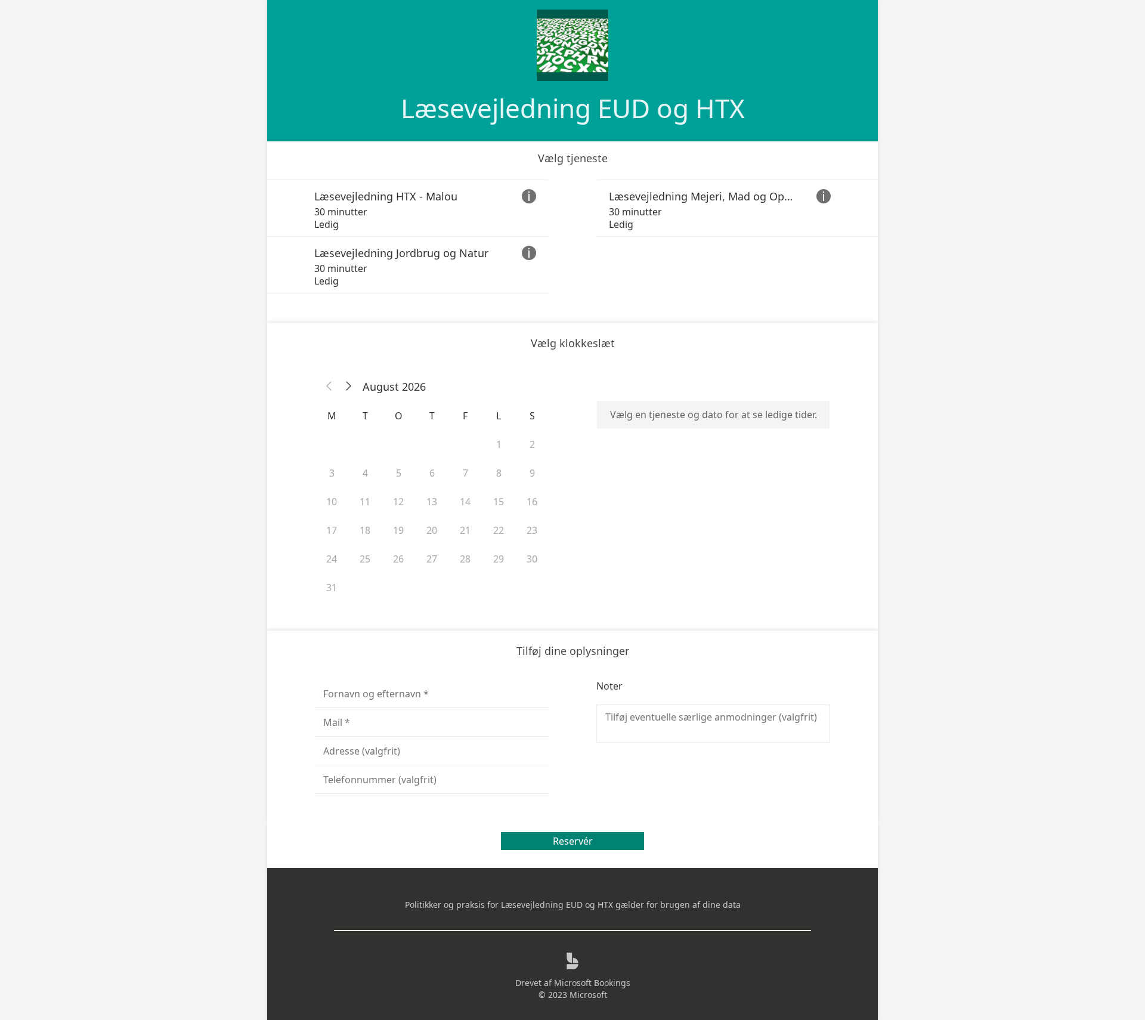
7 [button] (465, 473)
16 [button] (532, 501)
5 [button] (398, 473)
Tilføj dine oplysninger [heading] (572, 651)
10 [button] (331, 501)
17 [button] (331, 530)
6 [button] (432, 473)
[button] (329, 386)
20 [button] (431, 530)
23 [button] (532, 530)
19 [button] (398, 530)
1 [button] (499, 444)
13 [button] (431, 501)
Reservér (573, 841)
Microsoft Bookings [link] (592, 982)
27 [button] (431, 558)
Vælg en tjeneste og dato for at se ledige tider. (713, 414)
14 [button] (465, 501)
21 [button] (465, 530)
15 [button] (498, 501)
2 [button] (532, 444)
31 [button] (331, 587)
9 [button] (532, 473)
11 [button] (365, 501)
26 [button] (398, 558)
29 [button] (498, 558)
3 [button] (332, 473)
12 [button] (398, 501)
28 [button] (465, 558)
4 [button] (365, 473)
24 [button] (331, 558)
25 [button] (365, 558)
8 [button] (499, 473)
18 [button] (365, 530)
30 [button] (532, 558)
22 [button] (498, 530)
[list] (572, 236)
